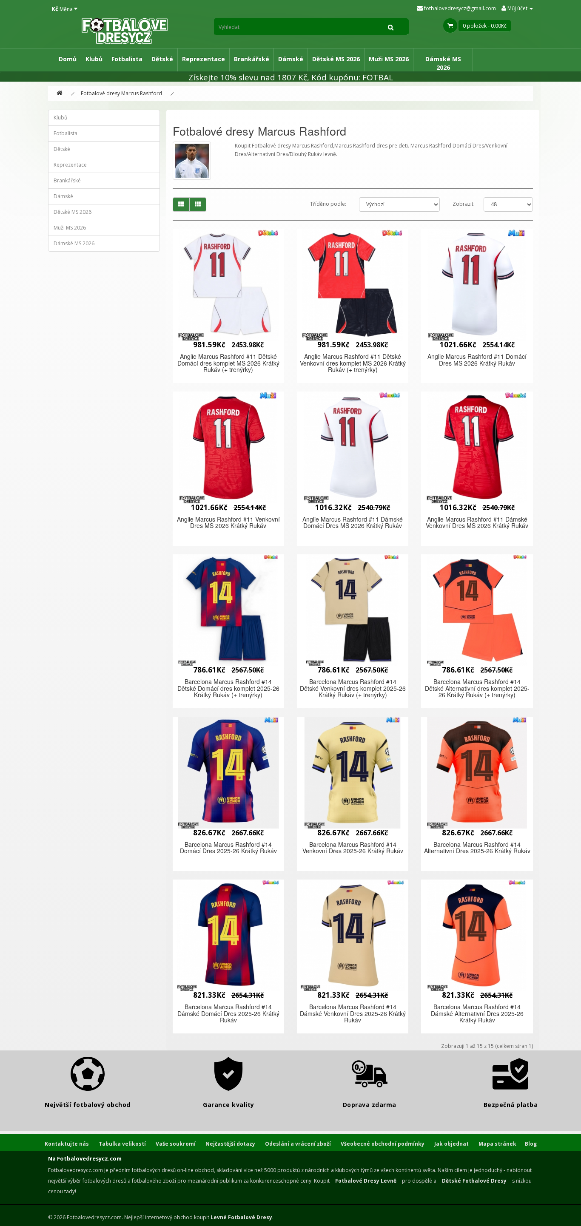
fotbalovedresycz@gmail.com (459, 8)
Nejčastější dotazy (230, 1143)
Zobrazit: (464, 203)
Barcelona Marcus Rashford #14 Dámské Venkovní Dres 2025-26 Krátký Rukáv (353, 1013)
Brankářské (251, 59)
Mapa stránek (497, 1143)
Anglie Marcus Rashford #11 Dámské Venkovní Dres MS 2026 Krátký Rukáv (477, 522)
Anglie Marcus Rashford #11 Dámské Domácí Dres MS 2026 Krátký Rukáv (352, 522)
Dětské (162, 59)
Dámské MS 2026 (443, 63)
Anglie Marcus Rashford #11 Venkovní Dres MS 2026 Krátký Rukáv (228, 522)
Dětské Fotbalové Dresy (474, 1180)
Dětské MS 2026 (336, 59)
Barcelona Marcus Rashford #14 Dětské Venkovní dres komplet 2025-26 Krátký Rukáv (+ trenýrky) (353, 688)
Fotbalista (126, 59)
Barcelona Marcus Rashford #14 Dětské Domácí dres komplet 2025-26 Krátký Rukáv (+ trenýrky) (228, 688)
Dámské (290, 59)
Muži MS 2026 (389, 59)
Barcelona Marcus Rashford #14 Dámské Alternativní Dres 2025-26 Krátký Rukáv (477, 1013)
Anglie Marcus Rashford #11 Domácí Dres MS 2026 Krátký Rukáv (477, 359)
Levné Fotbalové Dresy (241, 1217)
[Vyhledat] (391, 26)
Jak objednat (451, 1143)
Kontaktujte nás (67, 1143)
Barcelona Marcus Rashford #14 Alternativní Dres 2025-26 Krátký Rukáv (477, 847)
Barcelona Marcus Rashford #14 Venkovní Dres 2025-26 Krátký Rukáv (352, 847)
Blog (531, 1143)
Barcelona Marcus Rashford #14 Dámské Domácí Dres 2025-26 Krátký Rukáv (228, 1013)
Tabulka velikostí (122, 1143)
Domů (68, 59)
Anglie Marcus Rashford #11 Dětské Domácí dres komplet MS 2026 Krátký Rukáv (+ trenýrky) (228, 363)
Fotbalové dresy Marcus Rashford (121, 93)
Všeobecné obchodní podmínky (382, 1143)
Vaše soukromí (176, 1143)
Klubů (94, 59)
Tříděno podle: (328, 203)
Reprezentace (203, 59)
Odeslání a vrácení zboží (298, 1143)
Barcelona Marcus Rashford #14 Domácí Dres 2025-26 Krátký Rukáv (228, 847)
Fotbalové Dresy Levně (365, 1180)
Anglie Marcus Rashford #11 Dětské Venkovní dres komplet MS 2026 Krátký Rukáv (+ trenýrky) (353, 363)
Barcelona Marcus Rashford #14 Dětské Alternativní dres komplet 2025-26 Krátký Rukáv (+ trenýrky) (477, 688)
